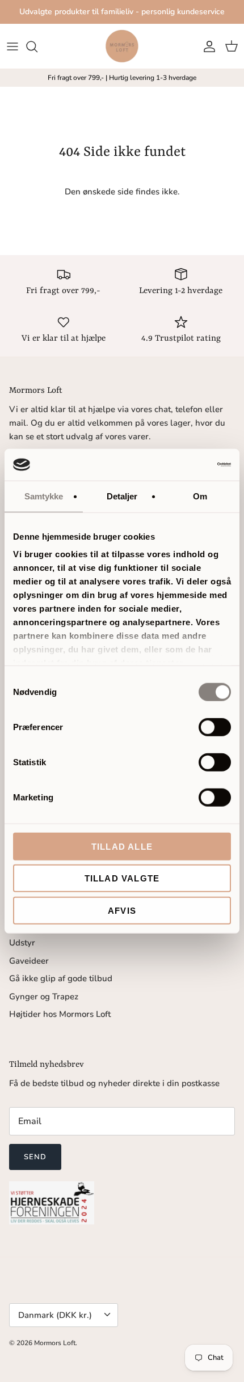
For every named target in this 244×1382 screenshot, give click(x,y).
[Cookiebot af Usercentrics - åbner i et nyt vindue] (181, 464)
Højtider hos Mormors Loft (60, 1014)
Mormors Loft (54, 1342)
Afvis (122, 910)
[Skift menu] (12, 46)
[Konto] (206, 46)
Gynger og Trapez (43, 996)
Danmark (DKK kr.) (55, 1315)
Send (35, 1157)
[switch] (215, 727)
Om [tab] (200, 496)
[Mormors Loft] (122, 46)
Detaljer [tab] (122, 496)
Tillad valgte (122, 878)
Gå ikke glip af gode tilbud (60, 978)
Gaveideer (29, 960)
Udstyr (22, 942)
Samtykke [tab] (44, 496)
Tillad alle (122, 846)
